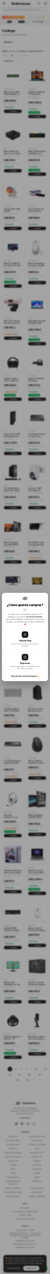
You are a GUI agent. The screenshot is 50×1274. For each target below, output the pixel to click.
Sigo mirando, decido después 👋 (25, 676)
